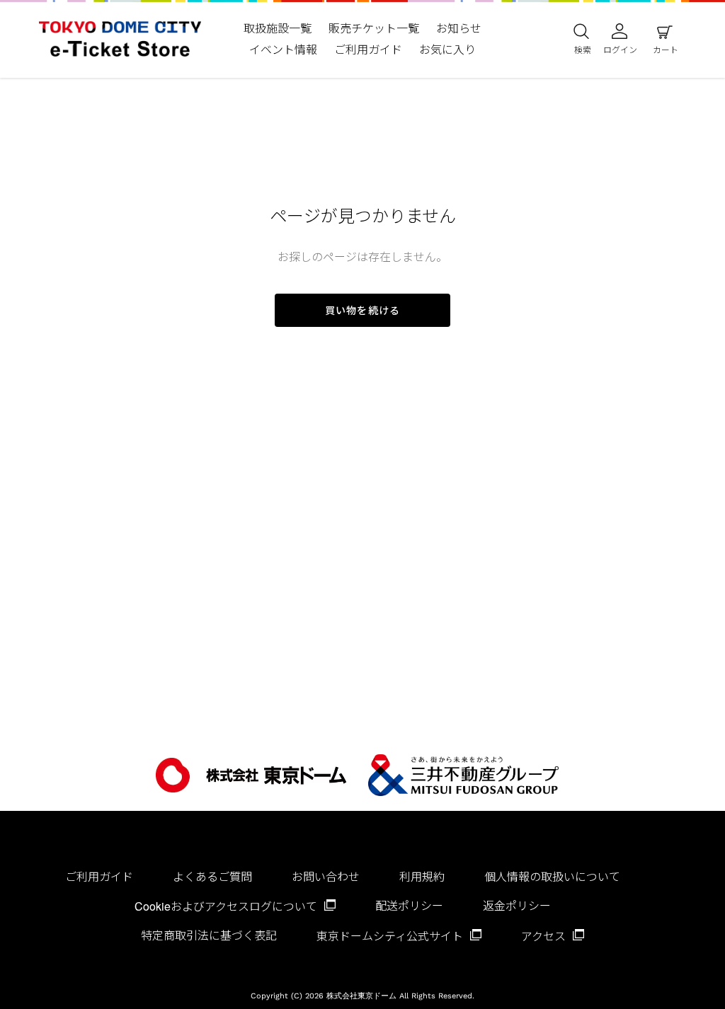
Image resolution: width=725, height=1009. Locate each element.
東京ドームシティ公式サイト (391, 936)
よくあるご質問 (212, 876)
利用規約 (422, 876)
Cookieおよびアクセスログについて (227, 906)
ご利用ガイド (99, 876)
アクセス (545, 936)
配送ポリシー (409, 905)
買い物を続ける (362, 310)
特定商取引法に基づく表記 (209, 935)
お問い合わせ (326, 876)
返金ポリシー (517, 905)
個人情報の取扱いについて (552, 876)
